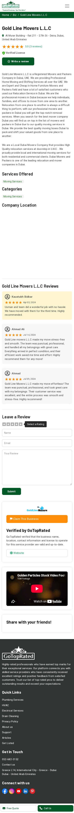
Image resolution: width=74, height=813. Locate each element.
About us (7, 727)
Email (7, 443)
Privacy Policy (10, 721)
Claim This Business (25, 519)
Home (5, 15)
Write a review (19, 61)
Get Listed (8, 743)
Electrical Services (12, 710)
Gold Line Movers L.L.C (33, 15)
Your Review (11, 453)
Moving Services (12, 196)
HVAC (5, 705)
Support (6, 732)
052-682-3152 (10, 759)
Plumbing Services (12, 699)
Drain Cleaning (10, 716)
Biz (15, 15)
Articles (6, 737)
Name (7, 432)
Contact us (8, 764)
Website (18, 553)
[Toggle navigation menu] (67, 6)
